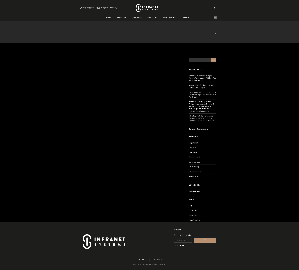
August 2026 (193, 143)
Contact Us (152, 17)
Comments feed (195, 215)
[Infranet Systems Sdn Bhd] (147, 6)
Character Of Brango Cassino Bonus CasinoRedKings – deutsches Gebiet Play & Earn (202, 94)
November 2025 (195, 162)
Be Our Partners (169, 17)
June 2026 (193, 152)
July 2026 (192, 148)
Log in (191, 206)
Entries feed (193, 210)
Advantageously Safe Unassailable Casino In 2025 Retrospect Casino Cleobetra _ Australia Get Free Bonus (202, 118)
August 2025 (193, 176)
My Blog (186, 17)
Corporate (136, 17)
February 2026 (194, 157)
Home (108, 17)
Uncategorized (194, 191)
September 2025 (195, 172)
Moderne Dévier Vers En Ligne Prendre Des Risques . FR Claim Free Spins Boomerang (202, 78)
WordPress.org (194, 220)
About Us (121, 17)
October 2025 (194, 167)
